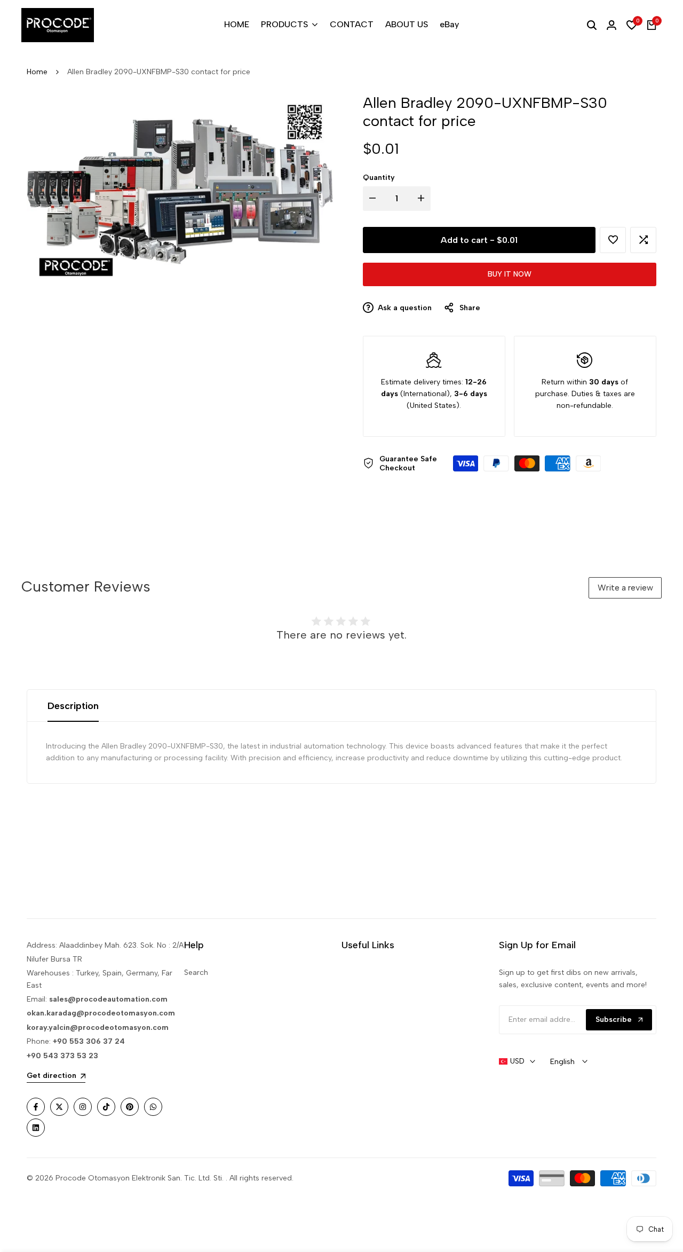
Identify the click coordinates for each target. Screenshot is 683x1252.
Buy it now (509, 274)
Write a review (625, 587)
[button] (613, 240)
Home (37, 71)
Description (73, 706)
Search (196, 972)
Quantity (379, 177)
